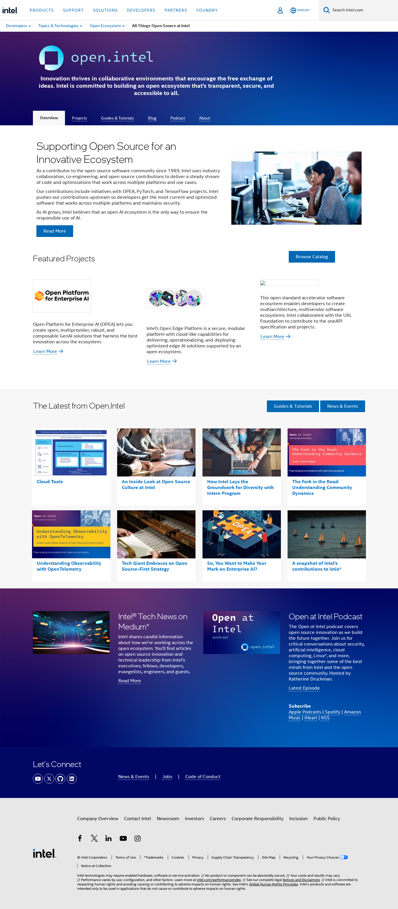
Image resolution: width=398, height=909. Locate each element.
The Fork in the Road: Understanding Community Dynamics (322, 487)
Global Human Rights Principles (273, 884)
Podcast (177, 118)
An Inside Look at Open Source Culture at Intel (156, 484)
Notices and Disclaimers (301, 880)
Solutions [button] (105, 10)
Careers (218, 819)
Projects (79, 118)
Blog (152, 118)
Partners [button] (176, 10)
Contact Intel (137, 819)
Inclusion (298, 819)
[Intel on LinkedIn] (109, 839)
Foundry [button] (207, 10)
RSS (325, 718)
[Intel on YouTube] (123, 839)
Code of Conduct (203, 777)
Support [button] (73, 10)
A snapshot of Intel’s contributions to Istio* (316, 566)
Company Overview (97, 819)
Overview (49, 118)
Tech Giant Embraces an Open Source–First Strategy (154, 566)
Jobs (167, 777)
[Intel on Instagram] (137, 839)
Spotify (332, 712)
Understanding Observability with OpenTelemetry (69, 566)
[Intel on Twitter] (94, 839)
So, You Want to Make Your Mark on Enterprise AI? (236, 566)
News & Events (342, 406)
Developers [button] (141, 10)
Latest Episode (304, 688)
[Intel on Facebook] (80, 839)
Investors (194, 819)
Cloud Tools (50, 482)
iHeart (310, 718)
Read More (129, 681)
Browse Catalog (312, 257)
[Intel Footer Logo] (44, 853)
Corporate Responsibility (257, 819)
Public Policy (327, 819)
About (204, 118)
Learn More (45, 351)
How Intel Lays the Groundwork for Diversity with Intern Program (240, 487)
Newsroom (168, 819)
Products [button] (42, 10)
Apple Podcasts (305, 712)
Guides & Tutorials (117, 118)
